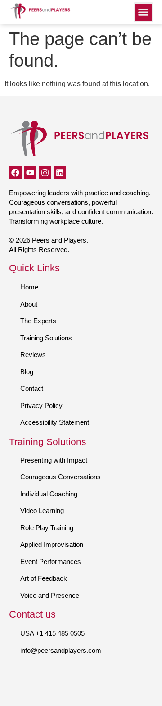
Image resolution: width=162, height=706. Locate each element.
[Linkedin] (60, 172)
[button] (143, 12)
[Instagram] (45, 172)
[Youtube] (30, 172)
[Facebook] (15, 172)
